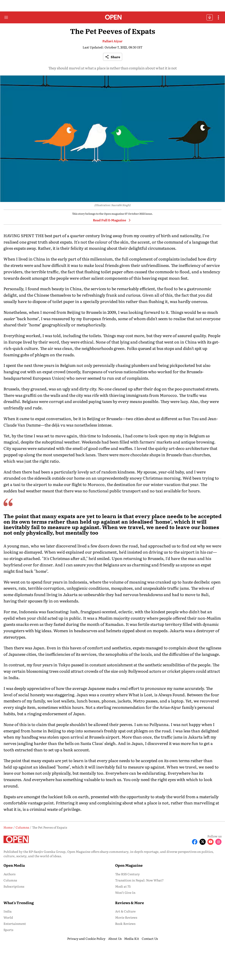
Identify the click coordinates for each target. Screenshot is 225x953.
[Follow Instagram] (218, 842)
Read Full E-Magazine (109, 220)
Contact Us (150, 938)
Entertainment (15, 923)
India (8, 911)
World (8, 917)
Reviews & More (129, 902)
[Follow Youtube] (210, 842)
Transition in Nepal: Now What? (139, 880)
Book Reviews (125, 923)
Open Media (14, 865)
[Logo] (113, 17)
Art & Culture (125, 911)
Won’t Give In (125, 892)
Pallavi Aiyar (112, 41)
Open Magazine (129, 865)
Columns (10, 880)
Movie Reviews (126, 917)
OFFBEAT (210, 17)
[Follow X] (203, 842)
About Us (115, 938)
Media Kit (131, 938)
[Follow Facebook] (195, 842)
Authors (9, 874)
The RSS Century (127, 874)
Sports (8, 929)
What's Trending (19, 902)
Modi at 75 (123, 886)
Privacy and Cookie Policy (86, 938)
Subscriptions (14, 886)
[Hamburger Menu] (6, 17)
